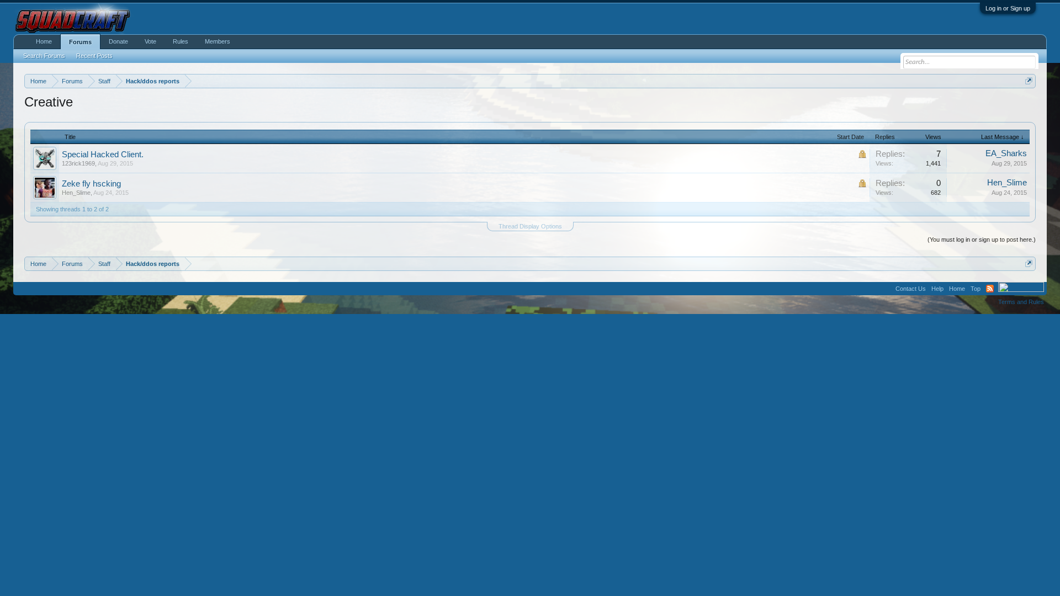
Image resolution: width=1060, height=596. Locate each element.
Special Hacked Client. (103, 154)
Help (937, 288)
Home (44, 41)
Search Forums (44, 55)
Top (976, 288)
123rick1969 (78, 163)
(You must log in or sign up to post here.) (982, 239)
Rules (180, 41)
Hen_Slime (76, 192)
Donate (118, 41)
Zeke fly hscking (91, 183)
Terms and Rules (1021, 302)
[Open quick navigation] (1028, 80)
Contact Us (910, 288)
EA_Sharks (1006, 153)
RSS (990, 288)
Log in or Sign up (1007, 8)
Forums (80, 42)
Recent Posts (94, 55)
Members (217, 41)
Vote (150, 41)
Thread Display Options (530, 226)
